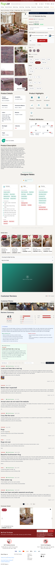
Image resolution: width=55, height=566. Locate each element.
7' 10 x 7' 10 (39, 88)
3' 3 (30, 77)
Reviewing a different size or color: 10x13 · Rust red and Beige (12, 461)
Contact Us (30, 554)
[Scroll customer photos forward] (53, 306)
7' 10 (39, 77)
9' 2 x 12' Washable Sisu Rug (7, 526)
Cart (53, 3)
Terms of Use (4, 557)
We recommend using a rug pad (42, 32)
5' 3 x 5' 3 (32, 88)
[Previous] (2, 244)
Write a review (41, 19)
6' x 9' (49, 59)
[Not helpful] (53, 395)
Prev (21, 504)
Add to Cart (42, 40)
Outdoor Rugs (21, 7)
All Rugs (2, 7)
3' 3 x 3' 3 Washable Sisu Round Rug (4, 250)
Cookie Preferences (5, 561)
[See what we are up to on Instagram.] (43, 556)
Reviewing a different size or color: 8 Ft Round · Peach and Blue (12, 433)
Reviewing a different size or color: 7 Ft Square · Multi (10, 497)
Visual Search (46, 7)
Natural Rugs (27, 7)
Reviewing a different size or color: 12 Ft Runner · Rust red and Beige (13, 406)
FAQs (28, 556)
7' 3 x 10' (31, 62)
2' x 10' (41, 68)
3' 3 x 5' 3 (37, 59)
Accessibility (30, 559)
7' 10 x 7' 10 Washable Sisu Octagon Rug (15, 250)
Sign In (42, 3)
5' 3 (30, 82)
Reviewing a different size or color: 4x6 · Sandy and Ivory (11, 392)
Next (34, 504)
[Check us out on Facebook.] (41, 556)
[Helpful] (52, 435)
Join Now (51, 531)
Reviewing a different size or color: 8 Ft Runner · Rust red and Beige (13, 483)
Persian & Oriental (8, 7)
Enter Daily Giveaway (18, 554)
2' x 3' (31, 59)
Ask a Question (32, 44)
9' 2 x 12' (38, 62)
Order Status (30, 555)
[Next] (52, 244)
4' (34, 77)
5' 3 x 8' (43, 59)
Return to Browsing (5, 10)
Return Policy (30, 558)
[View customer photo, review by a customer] (5, 306)
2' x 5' (31, 68)
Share (39, 44)
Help (48, 0)
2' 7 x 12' (47, 68)
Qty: (30, 40)
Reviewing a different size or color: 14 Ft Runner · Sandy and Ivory (12, 445)
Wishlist (48, 3)
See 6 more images (21, 88)
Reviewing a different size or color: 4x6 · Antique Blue (11, 356)
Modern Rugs (15, 7)
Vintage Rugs (17, 10)
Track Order (52, 0)
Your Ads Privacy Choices (6, 560)
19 (31, 504)
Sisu (22, 10)
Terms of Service (41, 536)
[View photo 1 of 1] (2, 377)
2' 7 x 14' (31, 71)
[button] (25, 14)
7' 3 (35, 82)
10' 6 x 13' (44, 62)
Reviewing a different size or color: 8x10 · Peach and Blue (11, 420)
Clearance (52, 7)
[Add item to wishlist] (9, 236)
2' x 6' (36, 68)
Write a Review (50, 362)
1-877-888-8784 (4, 0)
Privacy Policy (42, 534)
